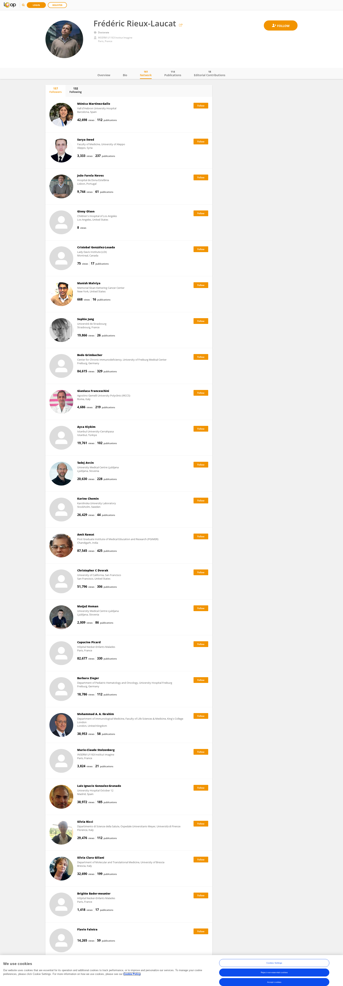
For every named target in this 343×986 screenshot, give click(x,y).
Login (36, 5)
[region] (171, 970)
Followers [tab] (55, 90)
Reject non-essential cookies (274, 972)
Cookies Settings (274, 963)
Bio (125, 75)
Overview (103, 75)
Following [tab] (75, 90)
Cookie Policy (132, 974)
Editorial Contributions (209, 73)
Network (146, 73)
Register (57, 5)
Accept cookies (274, 982)
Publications (172, 73)
